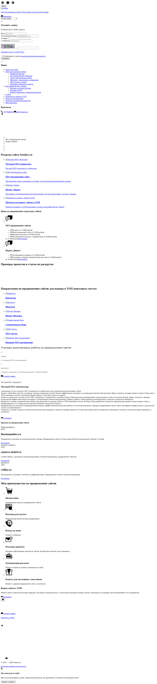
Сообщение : (6, 41)
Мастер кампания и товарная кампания (25, 92)
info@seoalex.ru (22, 112)
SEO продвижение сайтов (16, 72)
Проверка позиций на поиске (21, 84)
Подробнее (5, 443)
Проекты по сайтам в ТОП (16, 97)
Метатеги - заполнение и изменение (24, 80)
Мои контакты (11, 103)
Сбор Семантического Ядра (21, 78)
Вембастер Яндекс (17, 74)
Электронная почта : (9, 36)
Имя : (3, 33)
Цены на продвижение (14, 99)
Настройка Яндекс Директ (16, 86)
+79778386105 (8, 112)
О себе (8, 94)
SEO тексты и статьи (18, 82)
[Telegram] (2, 114)
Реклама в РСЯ (16, 90)
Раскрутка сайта (12, 70)
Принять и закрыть (8, 682)
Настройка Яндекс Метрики (21, 76)
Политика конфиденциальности (18, 101)
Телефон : (5, 38)
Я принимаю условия (24, 56)
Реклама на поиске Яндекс (20, 88)
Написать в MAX (8, 618)
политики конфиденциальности (33, 56)
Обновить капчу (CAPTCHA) (12, 52)
